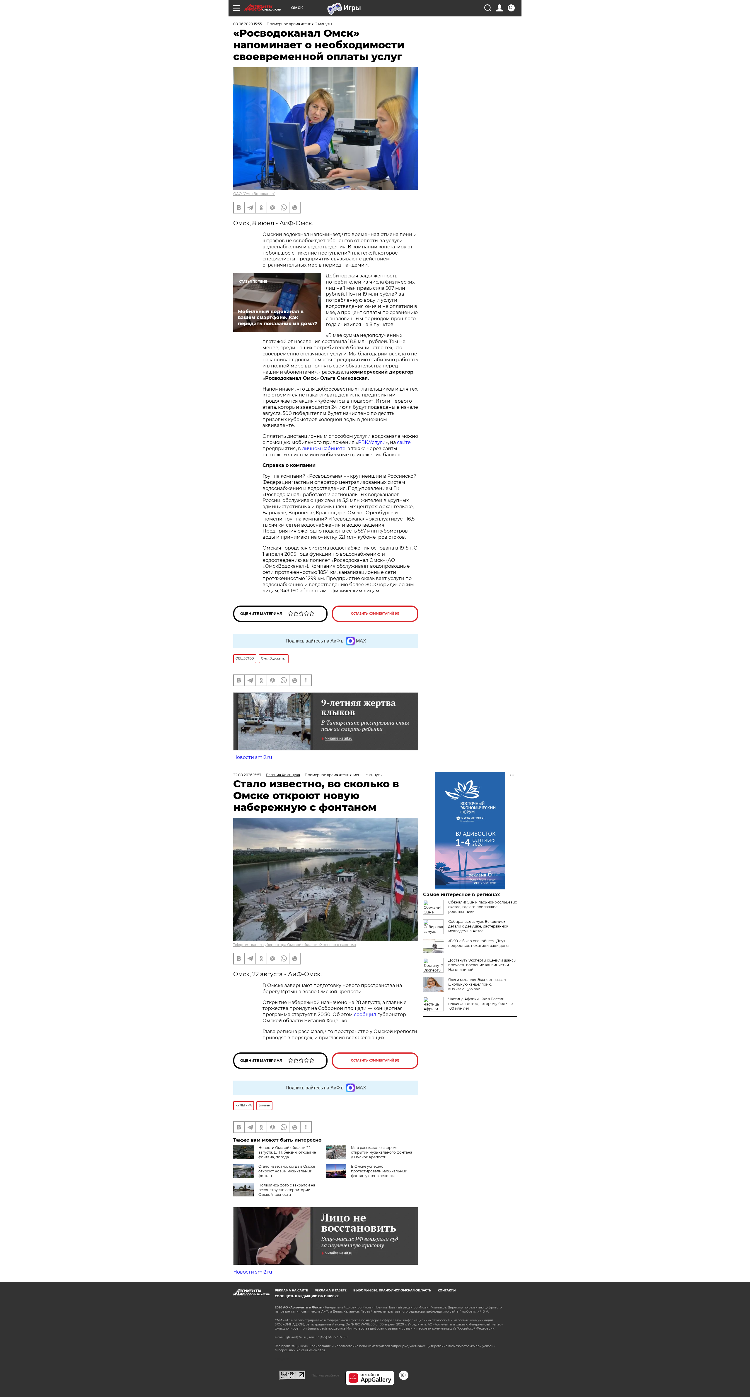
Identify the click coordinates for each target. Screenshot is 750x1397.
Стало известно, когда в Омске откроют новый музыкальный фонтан (286, 1171)
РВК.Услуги (372, 442)
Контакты (447, 1290)
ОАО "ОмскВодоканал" (254, 193)
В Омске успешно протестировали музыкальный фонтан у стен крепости (379, 1171)
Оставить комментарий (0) (375, 614)
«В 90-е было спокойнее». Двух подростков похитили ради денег (479, 943)
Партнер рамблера (325, 1375)
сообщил (365, 1014)
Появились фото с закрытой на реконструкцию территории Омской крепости (286, 1190)
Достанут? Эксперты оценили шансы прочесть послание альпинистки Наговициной (482, 965)
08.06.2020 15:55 (247, 24)
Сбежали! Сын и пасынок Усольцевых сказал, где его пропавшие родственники (482, 907)
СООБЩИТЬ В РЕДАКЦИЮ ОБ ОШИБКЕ (307, 1296)
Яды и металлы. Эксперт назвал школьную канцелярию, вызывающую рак (477, 984)
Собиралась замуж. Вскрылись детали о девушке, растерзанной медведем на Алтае (478, 926)
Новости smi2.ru (252, 757)
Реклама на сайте (291, 1290)
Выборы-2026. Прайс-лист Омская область (392, 1290)
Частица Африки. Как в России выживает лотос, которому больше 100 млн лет (480, 1004)
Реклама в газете (331, 1290)
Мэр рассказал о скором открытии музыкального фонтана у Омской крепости (381, 1152)
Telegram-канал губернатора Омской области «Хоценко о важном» (294, 944)
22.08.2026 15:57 (247, 775)
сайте (404, 442)
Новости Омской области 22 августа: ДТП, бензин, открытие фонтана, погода (287, 1152)
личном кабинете (323, 448)
